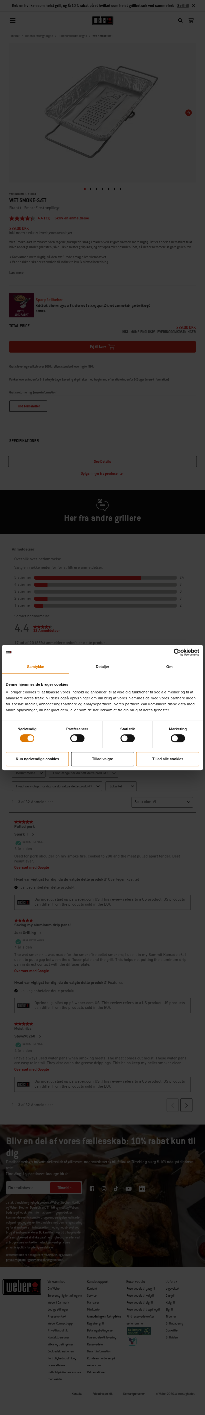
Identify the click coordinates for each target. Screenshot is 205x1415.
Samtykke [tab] (35, 666)
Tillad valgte (102, 759)
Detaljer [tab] (103, 666)
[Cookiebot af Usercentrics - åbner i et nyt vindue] (177, 652)
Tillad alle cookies (167, 759)
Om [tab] (169, 666)
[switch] (77, 738)
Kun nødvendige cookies (37, 759)
